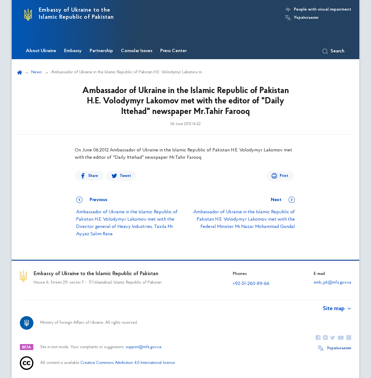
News (36, 72)
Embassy (73, 51)
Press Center (173, 51)
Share (93, 176)
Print (284, 176)
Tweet (125, 176)
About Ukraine (41, 51)
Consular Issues (136, 51)
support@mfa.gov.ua (143, 347)
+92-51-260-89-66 (251, 283)
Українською (306, 17)
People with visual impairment (322, 9)
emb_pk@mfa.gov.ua (332, 282)
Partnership (101, 51)
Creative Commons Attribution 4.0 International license (127, 363)
